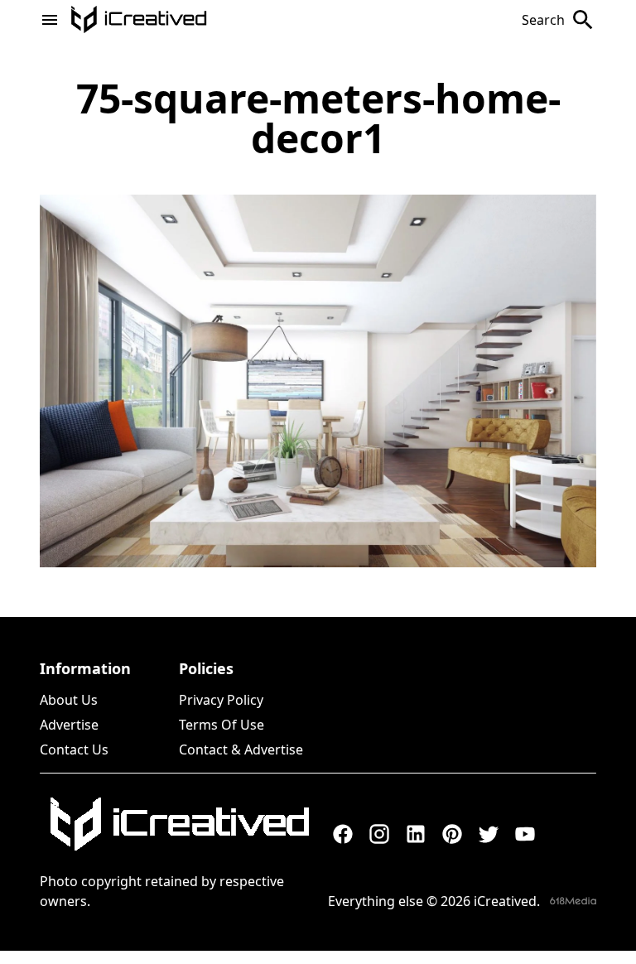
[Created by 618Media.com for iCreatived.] (573, 900)
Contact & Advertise (241, 749)
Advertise (69, 725)
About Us (69, 700)
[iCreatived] (178, 824)
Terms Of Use (221, 725)
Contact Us (74, 749)
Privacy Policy (221, 700)
